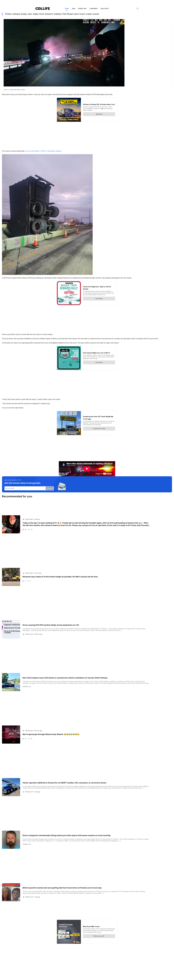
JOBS (73, 8)
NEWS (67, 8)
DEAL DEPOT (105, 8)
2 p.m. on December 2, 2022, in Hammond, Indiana (43, 151)
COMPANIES (93, 8)
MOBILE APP (82, 8)
